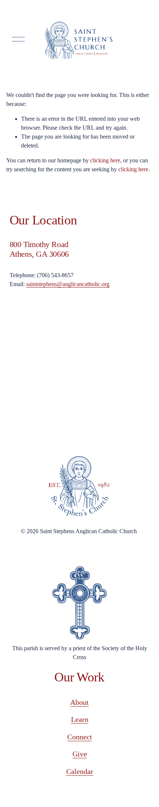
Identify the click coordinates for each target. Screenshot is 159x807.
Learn (79, 719)
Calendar (79, 771)
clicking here (105, 160)
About (79, 702)
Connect (79, 737)
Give (79, 754)
